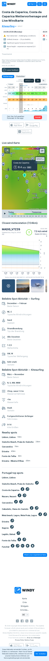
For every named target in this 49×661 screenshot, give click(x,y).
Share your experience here (35, 555)
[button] (36, 232)
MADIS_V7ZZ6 (11, 229)
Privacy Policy (19, 640)
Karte (24, 599)
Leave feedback (12, 70)
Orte (24, 602)
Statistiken (20, 76)
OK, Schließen (41, 654)
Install (38, 117)
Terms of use (29, 640)
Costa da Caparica (21, 162)
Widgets (24, 606)
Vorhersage (8, 76)
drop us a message (33, 637)
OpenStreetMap (34, 209)
